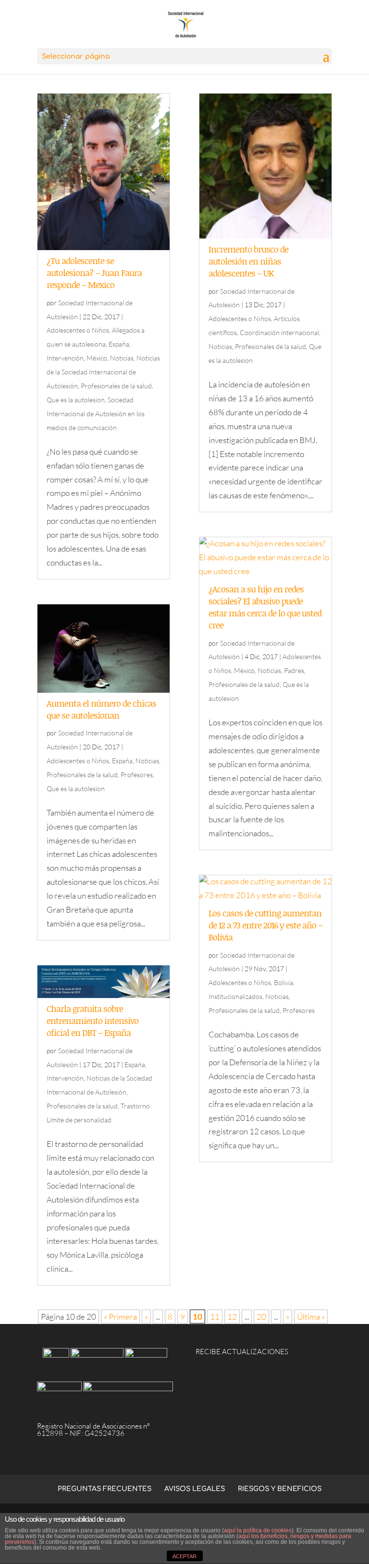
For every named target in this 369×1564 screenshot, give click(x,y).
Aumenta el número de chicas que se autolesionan (101, 709)
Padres (294, 670)
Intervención (65, 358)
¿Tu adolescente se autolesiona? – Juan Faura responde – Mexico (94, 272)
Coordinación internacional (279, 332)
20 (261, 1316)
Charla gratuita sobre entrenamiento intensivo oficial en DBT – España (92, 1020)
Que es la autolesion (76, 400)
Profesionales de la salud (116, 386)
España (119, 344)
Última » (311, 1316)
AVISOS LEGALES (194, 1488)
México (96, 358)
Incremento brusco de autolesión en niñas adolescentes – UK (248, 261)
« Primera (120, 1316)
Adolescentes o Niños (78, 330)
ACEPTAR (184, 1556)
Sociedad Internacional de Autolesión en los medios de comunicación (96, 414)
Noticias (122, 358)
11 (215, 1316)
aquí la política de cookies (258, 1530)
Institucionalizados (235, 996)
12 (232, 1316)
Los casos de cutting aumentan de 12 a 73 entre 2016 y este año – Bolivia (265, 925)
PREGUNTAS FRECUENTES (104, 1488)
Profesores (137, 774)
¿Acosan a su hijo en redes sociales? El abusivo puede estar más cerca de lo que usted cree (265, 607)
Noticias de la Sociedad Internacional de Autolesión (103, 372)
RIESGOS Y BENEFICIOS (279, 1488)
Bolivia (283, 982)
